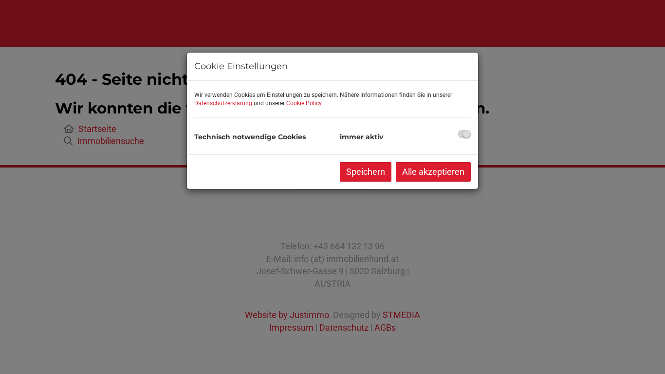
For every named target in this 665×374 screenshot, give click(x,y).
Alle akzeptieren (433, 172)
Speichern (365, 172)
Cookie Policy (303, 103)
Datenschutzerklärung (223, 103)
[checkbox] (464, 134)
